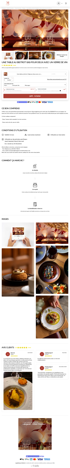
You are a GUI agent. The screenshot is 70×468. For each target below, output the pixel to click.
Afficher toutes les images (62, 55)
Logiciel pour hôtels (20, 463)
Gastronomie (18, 8)
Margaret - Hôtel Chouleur (8, 8)
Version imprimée (52, 89)
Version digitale (20, 89)
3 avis (14, 65)
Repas (24, 8)
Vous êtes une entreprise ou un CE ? (57, 79)
